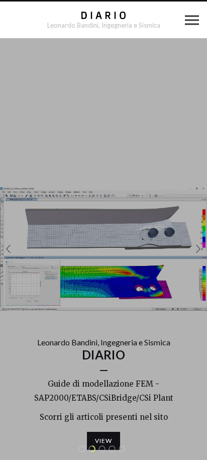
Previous (8, 249)
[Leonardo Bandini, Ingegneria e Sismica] (103, 15)
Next (198, 249)
